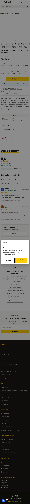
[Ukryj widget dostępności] (7, 500)
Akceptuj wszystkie (21, 260)
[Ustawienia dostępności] (3, 500)
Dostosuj (8, 260)
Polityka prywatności (9, 254)
